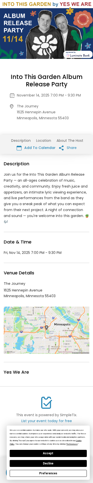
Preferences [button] (72, 444)
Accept (48, 453)
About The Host (70, 140)
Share (71, 147)
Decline (48, 463)
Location (43, 140)
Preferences (48, 473)
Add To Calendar (39, 147)
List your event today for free (46, 420)
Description (21, 140)
